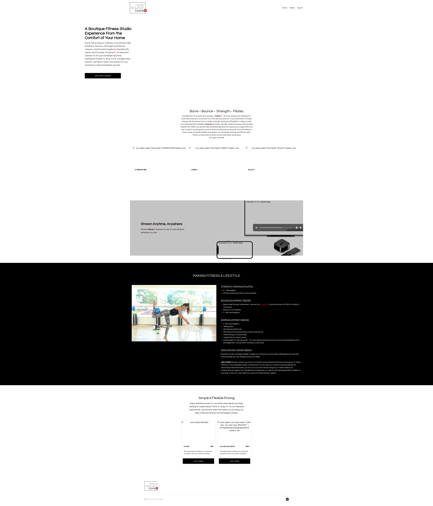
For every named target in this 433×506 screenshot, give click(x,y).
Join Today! (198, 461)
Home (284, 8)
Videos (292, 8)
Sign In (300, 8)
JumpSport (265, 304)
